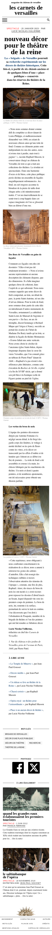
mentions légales (10, 928)
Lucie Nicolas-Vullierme (26, 31)
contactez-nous (27, 919)
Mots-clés (7, 923)
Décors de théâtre (14, 743)
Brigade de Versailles (16, 734)
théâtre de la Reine (14, 747)
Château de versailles (39, 928)
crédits (46, 923)
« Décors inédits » (17, 672)
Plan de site (27, 923)
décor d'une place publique (19, 738)
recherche (35, 743)
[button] (48, 19)
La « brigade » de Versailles (20, 58)
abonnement (7, 919)
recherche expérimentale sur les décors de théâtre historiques (25, 63)
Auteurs (47, 919)
